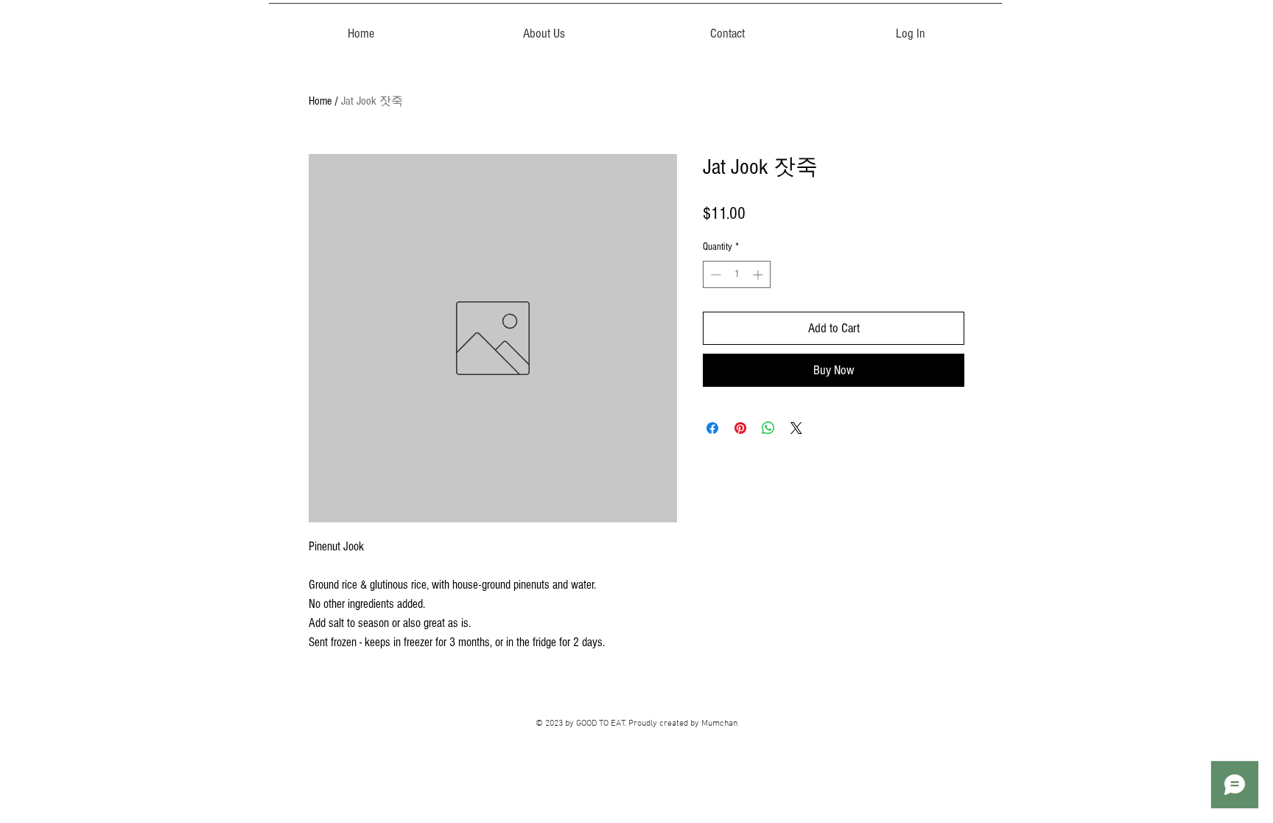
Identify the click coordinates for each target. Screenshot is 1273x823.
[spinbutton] (736, 274)
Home (320, 101)
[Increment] (759, 274)
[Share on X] (796, 428)
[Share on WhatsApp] (768, 428)
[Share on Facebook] (712, 428)
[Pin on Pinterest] (740, 428)
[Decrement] (714, 274)
